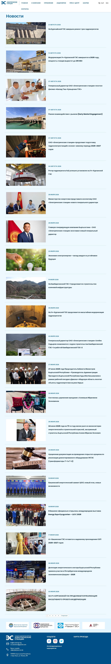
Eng (107, 3)
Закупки (86, 3)
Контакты (25, 9)
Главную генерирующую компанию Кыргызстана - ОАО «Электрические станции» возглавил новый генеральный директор (72, 230)
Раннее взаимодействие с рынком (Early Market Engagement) (75, 114)
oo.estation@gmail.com (18, 645)
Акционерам (61, 3)
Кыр (102, 3)
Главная (24, 3)
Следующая (64, 615)
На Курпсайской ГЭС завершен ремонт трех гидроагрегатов (73, 29)
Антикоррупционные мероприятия (54, 647)
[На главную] (9, 2)
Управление (48, 3)
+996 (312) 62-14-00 (16, 650)
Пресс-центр (74, 3)
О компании (35, 3)
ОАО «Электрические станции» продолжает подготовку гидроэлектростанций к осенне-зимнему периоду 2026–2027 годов (74, 146)
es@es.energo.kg (16, 643)
